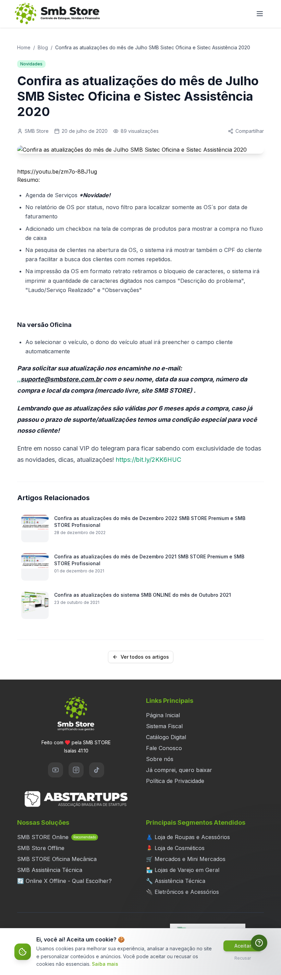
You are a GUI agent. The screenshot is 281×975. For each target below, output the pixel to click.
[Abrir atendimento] (259, 943)
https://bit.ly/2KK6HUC (148, 459)
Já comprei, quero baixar (179, 770)
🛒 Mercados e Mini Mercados (185, 859)
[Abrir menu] (260, 14)
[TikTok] (96, 769)
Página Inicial (163, 715)
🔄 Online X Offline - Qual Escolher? (64, 880)
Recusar (242, 958)
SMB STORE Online (56, 837)
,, (59, 379)
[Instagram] (76, 769)
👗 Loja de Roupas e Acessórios (188, 837)
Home (23, 47)
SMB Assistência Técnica (49, 869)
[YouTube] (55, 769)
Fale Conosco (164, 748)
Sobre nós (159, 759)
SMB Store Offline (40, 848)
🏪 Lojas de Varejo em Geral (182, 869)
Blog (43, 47)
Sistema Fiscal (164, 726)
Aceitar (242, 946)
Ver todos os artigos (145, 657)
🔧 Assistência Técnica (175, 880)
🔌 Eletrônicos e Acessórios (182, 891)
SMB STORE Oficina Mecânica (57, 859)
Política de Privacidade (175, 780)
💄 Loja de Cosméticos (175, 848)
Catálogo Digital (166, 737)
